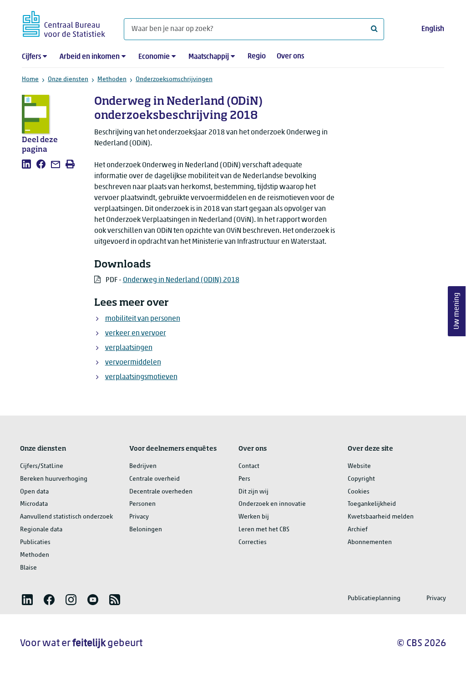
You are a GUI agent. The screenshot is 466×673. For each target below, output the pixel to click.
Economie (154, 57)
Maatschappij (208, 57)
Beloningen (145, 530)
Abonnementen (370, 542)
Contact (248, 466)
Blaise (28, 568)
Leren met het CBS (263, 530)
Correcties (252, 542)
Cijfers (31, 57)
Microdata (34, 504)
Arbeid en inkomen (90, 57)
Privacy (139, 517)
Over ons (290, 56)
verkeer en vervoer (135, 333)
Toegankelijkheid (372, 504)
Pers (244, 479)
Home (30, 79)
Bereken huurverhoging (53, 479)
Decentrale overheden (160, 492)
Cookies (359, 492)
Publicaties (35, 542)
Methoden (112, 79)
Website (359, 466)
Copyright (361, 479)
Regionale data (41, 530)
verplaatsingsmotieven (141, 377)
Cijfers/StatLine (41, 466)
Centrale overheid (154, 479)
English (432, 29)
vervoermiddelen (133, 362)
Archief (358, 530)
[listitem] (26, 164)
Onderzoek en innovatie (272, 504)
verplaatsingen (128, 348)
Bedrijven (143, 466)
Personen (142, 504)
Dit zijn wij (253, 492)
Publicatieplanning (374, 598)
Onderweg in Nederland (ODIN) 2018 (181, 280)
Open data (34, 492)
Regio (257, 56)
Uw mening (457, 311)
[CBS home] (64, 22)
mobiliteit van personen (142, 319)
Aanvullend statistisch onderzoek (66, 517)
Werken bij (253, 517)
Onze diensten (68, 79)
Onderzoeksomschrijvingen (174, 79)
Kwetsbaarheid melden (381, 517)
